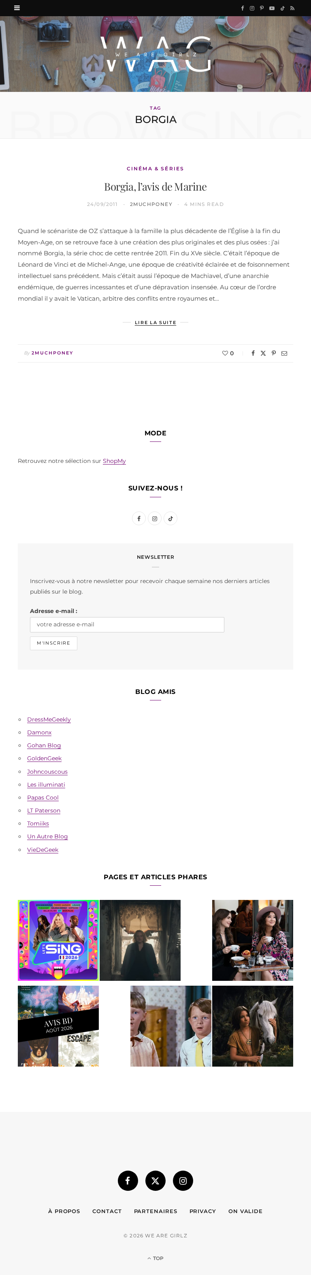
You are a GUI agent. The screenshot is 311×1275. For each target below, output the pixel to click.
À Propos (64, 1211)
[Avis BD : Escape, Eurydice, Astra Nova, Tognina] (58, 1028)
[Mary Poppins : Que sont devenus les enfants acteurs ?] (170, 1028)
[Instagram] (183, 1181)
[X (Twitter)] (155, 1181)
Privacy (203, 1211)
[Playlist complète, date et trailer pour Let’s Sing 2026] (58, 942)
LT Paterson (43, 810)
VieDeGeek (42, 849)
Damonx (39, 732)
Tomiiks (38, 823)
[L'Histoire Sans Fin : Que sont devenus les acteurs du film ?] (252, 1028)
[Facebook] (253, 353)
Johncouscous (47, 771)
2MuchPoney (151, 204)
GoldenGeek (44, 758)
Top (158, 1258)
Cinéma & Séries (155, 168)
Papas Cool (43, 797)
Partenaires (155, 1211)
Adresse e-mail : (53, 611)
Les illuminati (46, 784)
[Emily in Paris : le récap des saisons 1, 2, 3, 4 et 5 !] (252, 942)
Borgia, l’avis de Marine (155, 186)
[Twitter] (263, 353)
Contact (106, 1211)
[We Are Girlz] (155, 54)
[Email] (284, 353)
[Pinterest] (274, 353)
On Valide (245, 1211)
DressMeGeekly (49, 719)
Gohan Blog (44, 745)
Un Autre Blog (47, 836)
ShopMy (114, 461)
